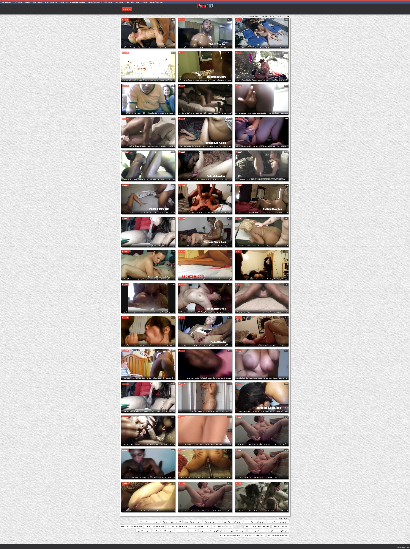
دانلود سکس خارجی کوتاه (212, 522)
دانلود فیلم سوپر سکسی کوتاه (172, 522)
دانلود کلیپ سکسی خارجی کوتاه (230, 535)
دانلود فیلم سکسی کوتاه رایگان (177, 526)
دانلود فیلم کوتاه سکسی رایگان (163, 531)
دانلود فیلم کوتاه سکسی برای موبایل (211, 531)
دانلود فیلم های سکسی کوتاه (279, 531)
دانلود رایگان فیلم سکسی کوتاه (278, 522)
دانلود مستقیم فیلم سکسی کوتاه (278, 535)
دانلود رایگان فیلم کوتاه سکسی (255, 522)
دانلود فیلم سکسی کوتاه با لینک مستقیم (257, 526)
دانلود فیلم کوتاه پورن (143, 531)
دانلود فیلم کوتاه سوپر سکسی (235, 531)
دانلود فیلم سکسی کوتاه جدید (222, 526)
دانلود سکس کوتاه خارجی (193, 522)
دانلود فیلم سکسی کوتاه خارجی (200, 526)
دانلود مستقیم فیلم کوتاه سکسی (254, 535)
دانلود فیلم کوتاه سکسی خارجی (186, 531)
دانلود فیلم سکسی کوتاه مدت (154, 526)
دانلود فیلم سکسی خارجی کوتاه (149, 522)
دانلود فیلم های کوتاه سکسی (257, 531)
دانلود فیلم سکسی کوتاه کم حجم (131, 526)
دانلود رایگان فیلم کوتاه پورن (233, 522)
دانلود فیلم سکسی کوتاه (280, 526)
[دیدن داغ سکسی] (205, 9)
